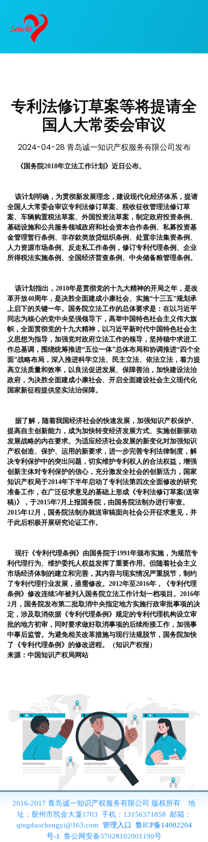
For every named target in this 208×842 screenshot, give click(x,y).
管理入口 (117, 825)
